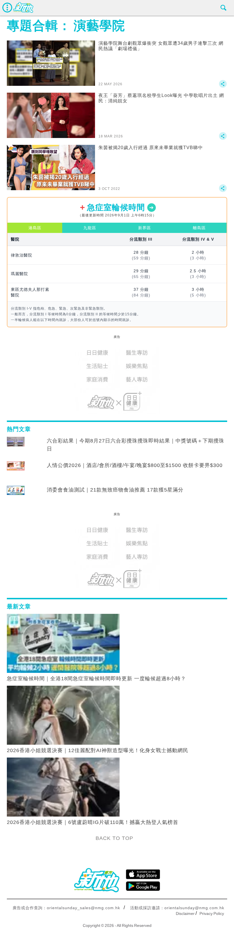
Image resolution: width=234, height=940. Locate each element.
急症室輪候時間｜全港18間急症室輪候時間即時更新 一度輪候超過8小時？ (96, 678)
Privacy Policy (211, 913)
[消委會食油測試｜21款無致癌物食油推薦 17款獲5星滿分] (16, 495)
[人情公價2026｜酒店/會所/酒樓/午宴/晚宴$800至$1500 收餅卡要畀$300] (16, 470)
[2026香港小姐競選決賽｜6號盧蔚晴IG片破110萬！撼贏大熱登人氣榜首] (63, 786)
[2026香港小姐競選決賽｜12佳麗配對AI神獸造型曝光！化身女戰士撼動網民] (63, 715)
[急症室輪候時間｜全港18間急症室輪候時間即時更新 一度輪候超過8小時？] (63, 643)
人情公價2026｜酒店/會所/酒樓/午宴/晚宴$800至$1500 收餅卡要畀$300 (135, 465)
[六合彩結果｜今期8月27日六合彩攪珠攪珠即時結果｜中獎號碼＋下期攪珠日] (16, 446)
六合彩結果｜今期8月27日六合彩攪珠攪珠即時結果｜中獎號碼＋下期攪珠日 (135, 445)
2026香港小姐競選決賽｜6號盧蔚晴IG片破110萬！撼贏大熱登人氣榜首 (92, 822)
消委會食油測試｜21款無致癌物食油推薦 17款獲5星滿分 (115, 490)
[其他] (223, 86)
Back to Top (114, 838)
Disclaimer (185, 913)
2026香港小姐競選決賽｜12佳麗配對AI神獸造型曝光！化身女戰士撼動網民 (97, 750)
